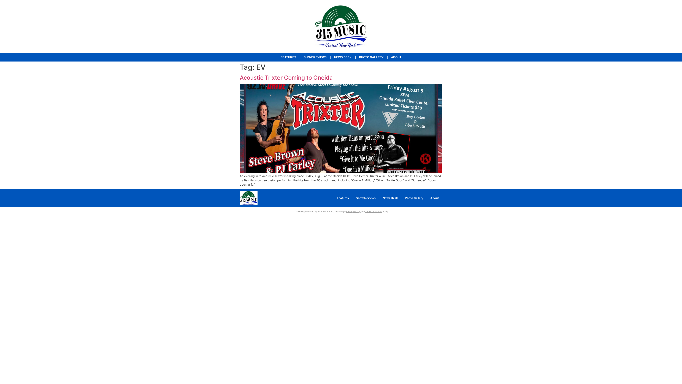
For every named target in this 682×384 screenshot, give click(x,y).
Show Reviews (315, 57)
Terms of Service (373, 211)
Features (288, 57)
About (396, 57)
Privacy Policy (353, 211)
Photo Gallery (371, 57)
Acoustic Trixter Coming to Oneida (286, 77)
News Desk (343, 57)
